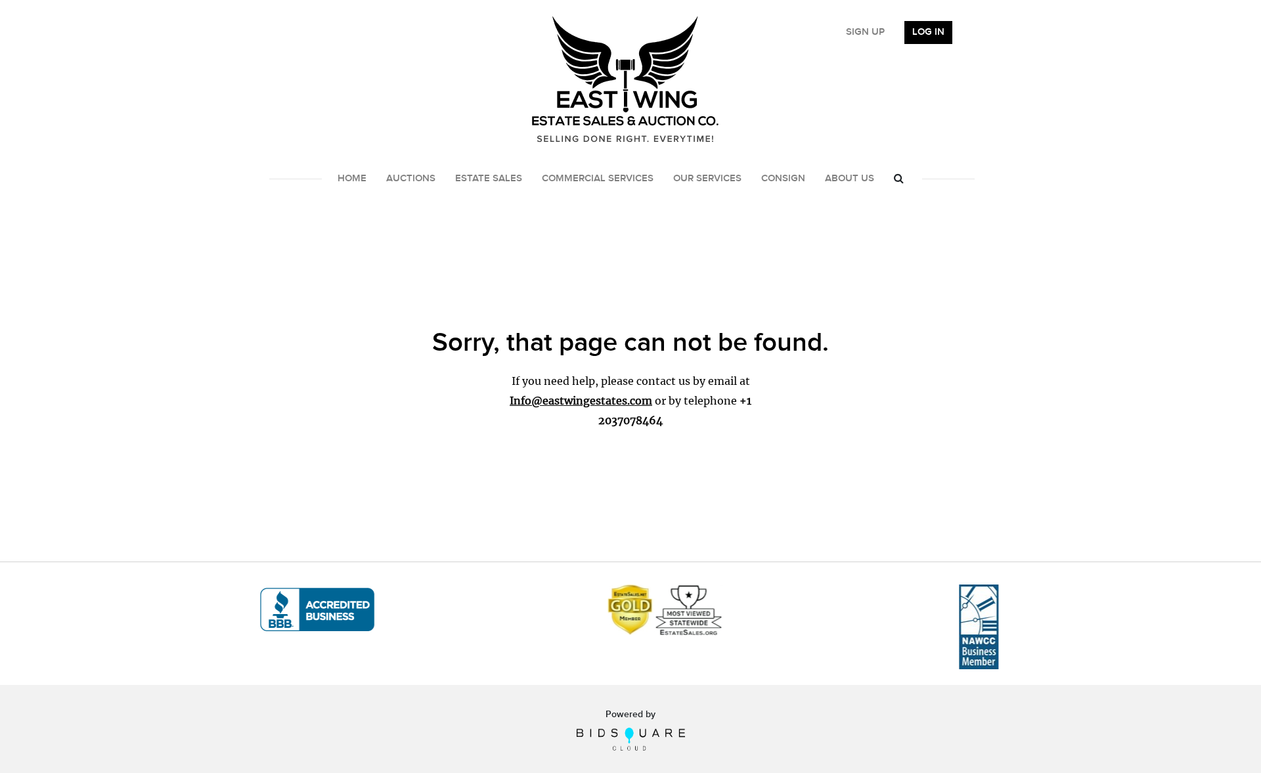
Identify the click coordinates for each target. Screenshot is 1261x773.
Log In (928, 32)
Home (352, 179)
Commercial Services (597, 179)
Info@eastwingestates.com (581, 400)
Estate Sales (488, 179)
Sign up (865, 32)
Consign (783, 179)
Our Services (707, 179)
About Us (849, 179)
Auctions (410, 179)
